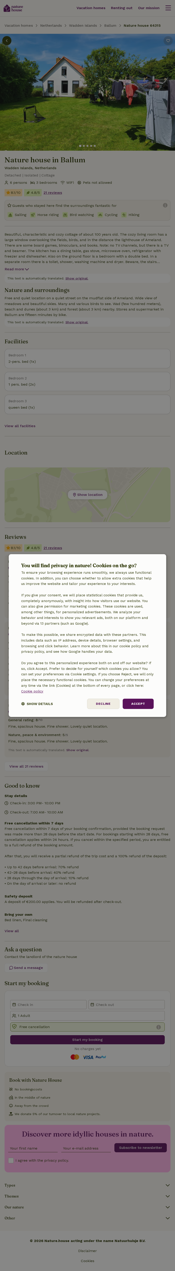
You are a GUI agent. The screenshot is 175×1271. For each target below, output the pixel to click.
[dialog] (87, 635)
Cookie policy (32, 691)
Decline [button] (103, 704)
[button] (37, 703)
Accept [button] (138, 704)
